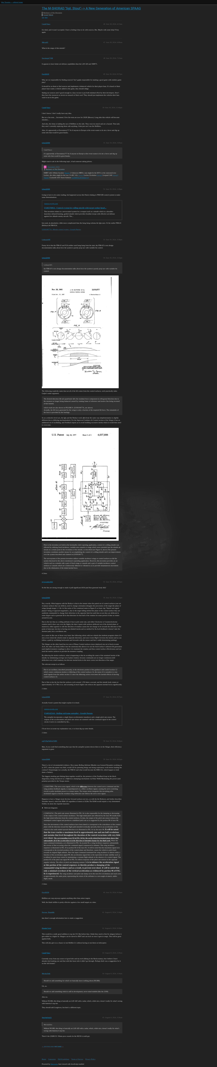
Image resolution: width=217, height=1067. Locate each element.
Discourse (54, 1064)
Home (44, 1059)
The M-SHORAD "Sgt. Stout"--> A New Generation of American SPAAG (91, 8)
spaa (46, 17)
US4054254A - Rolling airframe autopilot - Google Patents (68, 713)
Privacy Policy (90, 1059)
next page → (59, 1046)
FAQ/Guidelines (63, 1059)
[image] (67, 173)
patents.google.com (51, 203)
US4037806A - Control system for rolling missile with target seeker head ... (75, 208)
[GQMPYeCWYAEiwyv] (80, 178)
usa (43, 17)
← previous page (48, 1046)
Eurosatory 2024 (53, 167)
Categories (52, 1059)
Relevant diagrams (51, 808)
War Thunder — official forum (12, 2)
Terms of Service (77, 1059)
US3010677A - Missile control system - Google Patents (61, 229)
